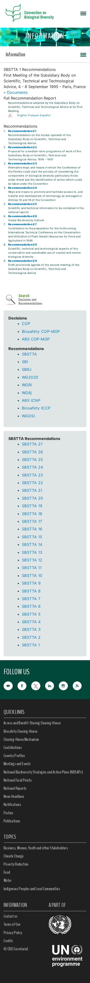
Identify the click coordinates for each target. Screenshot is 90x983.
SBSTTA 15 (32, 536)
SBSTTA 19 (32, 505)
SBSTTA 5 (31, 614)
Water (8, 880)
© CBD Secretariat (16, 949)
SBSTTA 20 (32, 498)
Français (33, 115)
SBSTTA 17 (32, 521)
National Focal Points (18, 780)
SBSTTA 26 (32, 452)
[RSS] (80, 686)
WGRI (27, 384)
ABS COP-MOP (36, 339)
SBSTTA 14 (32, 544)
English (22, 115)
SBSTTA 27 (32, 444)
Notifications (12, 804)
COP (26, 323)
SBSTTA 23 (32, 475)
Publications (12, 821)
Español (45, 115)
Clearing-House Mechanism (21, 739)
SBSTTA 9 (31, 583)
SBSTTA (29, 354)
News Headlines (14, 796)
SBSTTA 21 (32, 490)
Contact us (11, 916)
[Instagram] (66, 685)
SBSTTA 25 (32, 459)
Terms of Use (12, 924)
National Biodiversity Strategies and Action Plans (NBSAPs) (43, 772)
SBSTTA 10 (32, 575)
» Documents (16, 92)
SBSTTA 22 (32, 482)
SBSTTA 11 (32, 567)
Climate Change (14, 856)
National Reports (15, 788)
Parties (8, 813)
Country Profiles (14, 755)
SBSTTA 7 (31, 598)
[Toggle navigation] (83, 13)
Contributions (13, 747)
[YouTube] (11, 685)
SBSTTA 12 (32, 560)
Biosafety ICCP (36, 408)
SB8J (27, 369)
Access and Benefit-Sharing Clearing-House (32, 723)
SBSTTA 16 (32, 529)
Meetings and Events (17, 764)
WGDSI (28, 415)
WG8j (27, 392)
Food (7, 872)
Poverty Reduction (16, 864)
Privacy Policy (13, 933)
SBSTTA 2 (31, 637)
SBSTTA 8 (31, 591)
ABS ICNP (31, 400)
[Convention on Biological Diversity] (30, 13)
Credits (8, 941)
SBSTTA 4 (31, 621)
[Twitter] (38, 685)
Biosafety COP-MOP (41, 331)
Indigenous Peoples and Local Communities (32, 889)
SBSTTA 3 (31, 629)
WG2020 (30, 377)
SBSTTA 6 (31, 606)
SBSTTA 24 (32, 467)
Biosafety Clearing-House (21, 731)
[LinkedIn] (52, 685)
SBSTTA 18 (32, 513)
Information (15, 54)
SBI (25, 361)
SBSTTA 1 (31, 645)
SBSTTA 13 (32, 552)
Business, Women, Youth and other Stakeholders (36, 848)
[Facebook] (24, 685)
